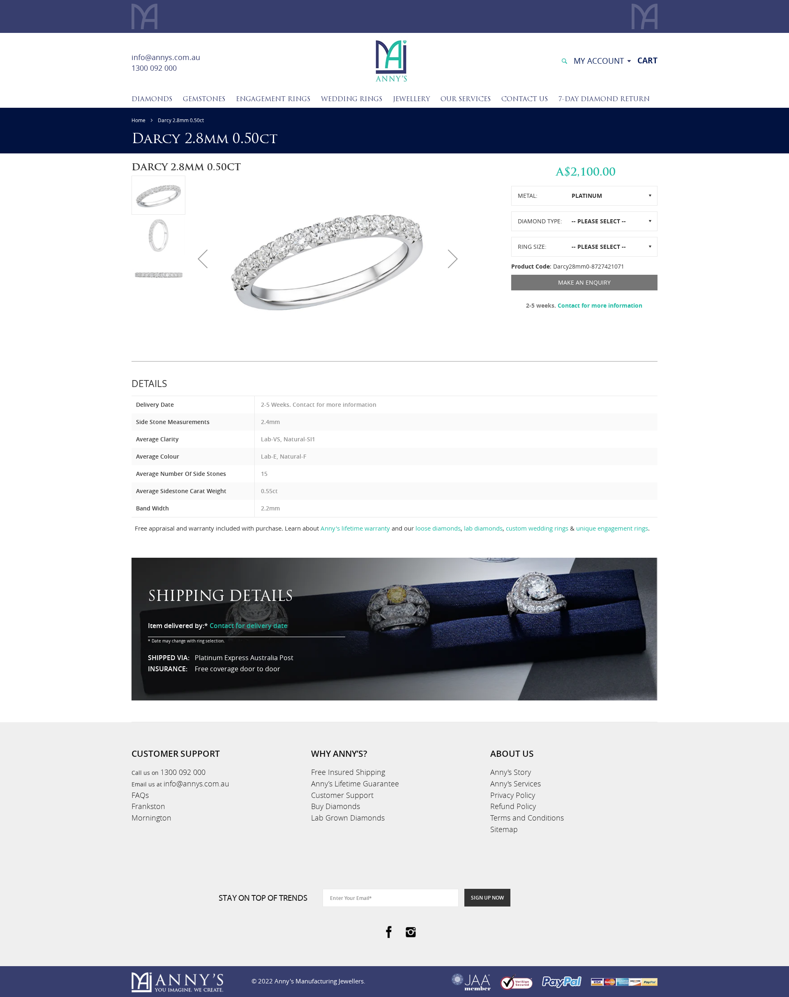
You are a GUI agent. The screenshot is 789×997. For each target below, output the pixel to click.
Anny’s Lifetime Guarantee (355, 783)
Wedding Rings (351, 99)
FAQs (140, 795)
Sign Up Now (487, 897)
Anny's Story (510, 772)
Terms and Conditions (527, 818)
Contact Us (524, 99)
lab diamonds (483, 528)
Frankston (148, 806)
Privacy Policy (512, 795)
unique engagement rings (612, 528)
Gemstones (204, 99)
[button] (202, 259)
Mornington (151, 818)
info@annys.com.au (166, 57)
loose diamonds (438, 528)
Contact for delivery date (248, 625)
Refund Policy (513, 806)
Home (138, 120)
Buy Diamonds (335, 806)
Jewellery (411, 99)
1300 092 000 (154, 68)
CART (647, 60)
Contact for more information (600, 305)
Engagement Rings (273, 99)
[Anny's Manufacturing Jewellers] (390, 60)
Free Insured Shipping (348, 772)
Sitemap (504, 829)
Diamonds (152, 99)
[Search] (564, 60)
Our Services (466, 99)
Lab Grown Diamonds (348, 818)
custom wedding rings (537, 528)
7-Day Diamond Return (604, 99)
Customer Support (342, 795)
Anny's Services (515, 783)
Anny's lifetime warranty (355, 528)
